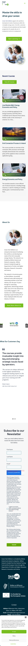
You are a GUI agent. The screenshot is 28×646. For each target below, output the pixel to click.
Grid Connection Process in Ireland (14, 143)
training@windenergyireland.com (16, 612)
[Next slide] (26, 326)
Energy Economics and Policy (12, 179)
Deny (14, 636)
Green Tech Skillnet (7, 21)
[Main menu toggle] (24, 3)
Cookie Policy (13, 643)
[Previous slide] (1, 326)
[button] (25, 617)
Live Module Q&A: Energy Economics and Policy (10, 106)
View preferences (14, 640)
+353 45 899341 (16, 614)
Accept (14, 631)
